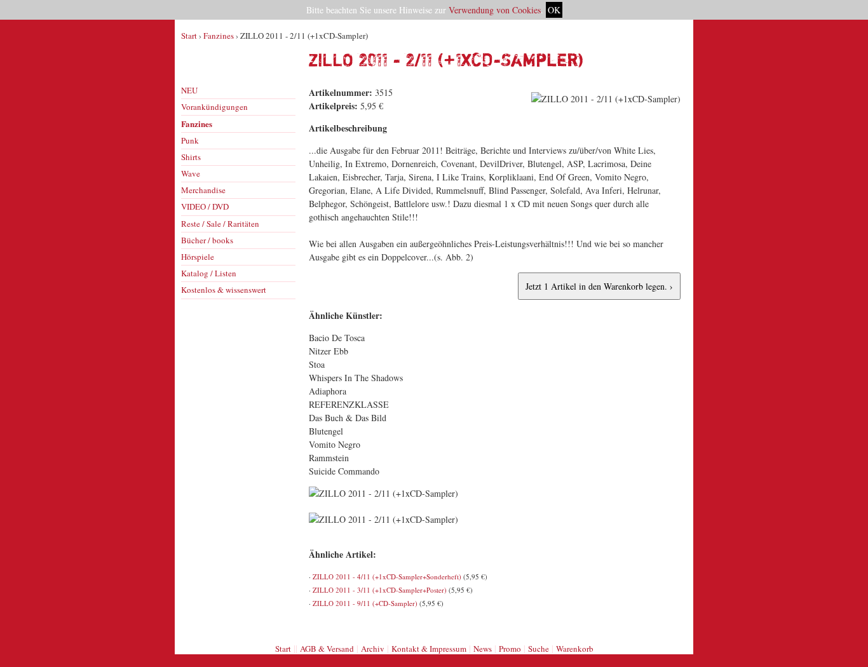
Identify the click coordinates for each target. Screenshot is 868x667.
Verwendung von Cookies (495, 10)
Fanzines (218, 35)
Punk (190, 140)
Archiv (372, 648)
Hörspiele (197, 256)
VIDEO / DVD (205, 206)
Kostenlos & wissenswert (223, 289)
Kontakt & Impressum (428, 648)
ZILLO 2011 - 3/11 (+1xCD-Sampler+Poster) (380, 590)
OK (554, 10)
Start (189, 35)
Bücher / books (207, 240)
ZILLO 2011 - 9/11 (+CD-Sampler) (365, 603)
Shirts (191, 157)
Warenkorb (574, 648)
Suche (538, 648)
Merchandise (203, 190)
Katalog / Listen (208, 273)
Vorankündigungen (214, 106)
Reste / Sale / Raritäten (220, 223)
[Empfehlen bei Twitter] (672, 624)
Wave (190, 173)
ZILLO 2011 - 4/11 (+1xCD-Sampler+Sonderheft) (387, 576)
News (482, 648)
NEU (189, 90)
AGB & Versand (327, 648)
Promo (510, 648)
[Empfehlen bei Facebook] (658, 624)
